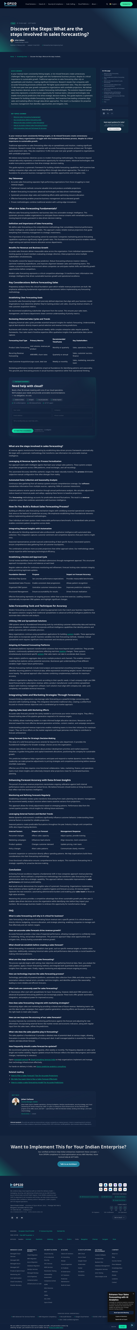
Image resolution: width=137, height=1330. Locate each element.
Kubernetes (81, 1264)
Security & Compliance (55, 4)
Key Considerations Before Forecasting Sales (27, 120)
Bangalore (84, 1239)
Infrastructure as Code (34, 1284)
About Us (115, 1254)
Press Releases (116, 1264)
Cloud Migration (32, 1255)
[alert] (121, 1307)
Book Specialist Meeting (121, 1312)
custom (70, 634)
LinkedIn (34, 1114)
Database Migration (33, 1266)
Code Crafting (70, 4)
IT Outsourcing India (45, 1231)
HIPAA (46, 1295)
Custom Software (100, 1255)
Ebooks (114, 1275)
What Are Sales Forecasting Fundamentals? (27, 117)
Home (12, 56)
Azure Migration (32, 1262)
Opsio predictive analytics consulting (51, 1066)
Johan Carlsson (19, 40)
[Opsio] (10, 4)
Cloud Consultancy (16, 1281)
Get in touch (118, 1217)
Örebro (69, 1239)
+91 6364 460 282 (15, 1210)
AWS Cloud (81, 1254)
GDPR (46, 1284)
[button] (132, 1325)
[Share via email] (112, 113)
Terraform (81, 1271)
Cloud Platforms (83, 4)
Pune (114, 1239)
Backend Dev (99, 1262)
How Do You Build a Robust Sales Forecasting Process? (30, 125)
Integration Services (101, 1269)
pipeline (62, 651)
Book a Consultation (114, 129)
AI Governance (65, 1271)
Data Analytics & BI (101, 1276)
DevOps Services (32, 1269)
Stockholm (39, 1239)
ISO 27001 (47, 1299)
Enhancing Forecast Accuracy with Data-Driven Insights (113, 96)
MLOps (63, 1261)
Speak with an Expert (121, 1319)
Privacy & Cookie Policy (56, 1327)
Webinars (115, 1271)
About (94, 4)
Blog (113, 1257)
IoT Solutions (65, 1275)
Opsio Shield (48, 1302)
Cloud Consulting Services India (42, 1059)
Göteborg (50, 1239)
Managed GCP (14, 1267)
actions (41, 654)
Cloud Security (48, 1254)
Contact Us (126, 4)
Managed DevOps (32, 1273)
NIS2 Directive (48, 1288)
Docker (80, 1268)
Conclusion (106, 99)
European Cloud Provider (26, 1231)
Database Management (102, 1266)
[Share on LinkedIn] (103, 113)
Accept (123, 1326)
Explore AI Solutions (121, 1316)
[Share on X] (108, 113)
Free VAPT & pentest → (27, 1235)
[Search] (107, 4)
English (113, 4)
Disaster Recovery (15, 1285)
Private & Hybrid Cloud (17, 1271)
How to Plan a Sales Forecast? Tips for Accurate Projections (34, 1075)
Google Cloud (82, 1261)
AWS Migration (32, 1258)
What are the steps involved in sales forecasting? (29, 122)
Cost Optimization (16, 1278)
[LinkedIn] (12, 1218)
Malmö (60, 1239)
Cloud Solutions (30, 4)
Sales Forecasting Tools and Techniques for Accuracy (30, 128)
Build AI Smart (65, 1285)
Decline (113, 1326)
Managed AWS (14, 1260)
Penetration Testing (50, 1271)
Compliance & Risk (50, 1281)
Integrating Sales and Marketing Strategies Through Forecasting (111, 92)
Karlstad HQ (61, 1231)
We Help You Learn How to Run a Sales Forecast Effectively (34, 1079)
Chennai (95, 1239)
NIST (45, 1291)
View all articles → (26, 1114)
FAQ (104, 102)
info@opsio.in (27, 1210)
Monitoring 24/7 (15, 1274)
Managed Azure (15, 1263)
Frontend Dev (99, 1258)
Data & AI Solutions (67, 1254)
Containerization (32, 1280)
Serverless (81, 1275)
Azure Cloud (82, 1257)
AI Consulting (65, 1257)
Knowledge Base (22, 56)
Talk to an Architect (68, 1164)
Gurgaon (105, 1239)
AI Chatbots (64, 1268)
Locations (115, 1279)
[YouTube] (22, 1218)
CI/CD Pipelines (32, 1276)
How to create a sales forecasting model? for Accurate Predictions (37, 1082)
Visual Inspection (66, 1264)
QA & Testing (99, 1273)
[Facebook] (17, 1218)
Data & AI (42, 4)
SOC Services (48, 1263)
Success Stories (117, 1261)
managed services (21, 1059)
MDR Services (48, 1267)
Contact (114, 1282)
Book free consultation (23, 431)
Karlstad (28, 1239)
